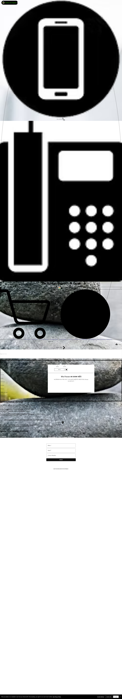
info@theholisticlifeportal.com (21, 426)
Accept (115, 696)
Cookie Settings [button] (100, 696)
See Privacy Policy (57, 696)
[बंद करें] (120, 697)
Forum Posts (3, 399)
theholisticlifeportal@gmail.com (29, 425)
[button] (120, 340)
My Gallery (2, 385)
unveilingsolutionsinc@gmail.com (10, 425)
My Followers (3, 381)
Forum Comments (3, 395)
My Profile (2, 374)
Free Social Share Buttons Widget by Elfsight (117, 361)
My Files (2, 378)
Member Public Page (4, 392)
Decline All (108, 696)
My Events (2, 388)
